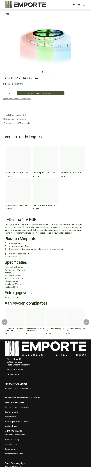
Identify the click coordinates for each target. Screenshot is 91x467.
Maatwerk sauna (12, 426)
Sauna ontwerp (11, 412)
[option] (45, 178)
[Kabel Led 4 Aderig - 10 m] (75, 317)
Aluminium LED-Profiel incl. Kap (14, 330)
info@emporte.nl (13, 374)
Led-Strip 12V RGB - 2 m (44, 173)
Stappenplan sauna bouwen (17, 421)
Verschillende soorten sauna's (18, 388)
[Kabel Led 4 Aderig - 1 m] (55, 317)
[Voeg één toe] (13, 93)
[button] (4, 71)
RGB (7, 14)
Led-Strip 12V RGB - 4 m (44, 205)
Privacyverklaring (12, 439)
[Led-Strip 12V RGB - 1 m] (18, 158)
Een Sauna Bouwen (15, 402)
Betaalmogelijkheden (14, 453)
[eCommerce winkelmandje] (73, 4)
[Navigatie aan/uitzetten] (84, 4)
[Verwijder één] (5, 93)
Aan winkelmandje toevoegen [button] (42, 93)
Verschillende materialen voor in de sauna (22, 397)
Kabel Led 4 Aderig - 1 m (55, 330)
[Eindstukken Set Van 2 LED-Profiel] (35, 317)
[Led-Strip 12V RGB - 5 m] (72, 158)
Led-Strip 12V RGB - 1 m (17, 173)
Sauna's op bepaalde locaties (17, 407)
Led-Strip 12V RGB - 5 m (70, 173)
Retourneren (10, 449)
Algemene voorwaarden (15, 434)
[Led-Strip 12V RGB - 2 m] (45, 158)
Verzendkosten (11, 444)
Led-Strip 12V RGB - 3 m (17, 205)
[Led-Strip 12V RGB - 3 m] (18, 190)
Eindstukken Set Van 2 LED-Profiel (35, 330)
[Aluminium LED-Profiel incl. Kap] (15, 317)
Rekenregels (10, 416)
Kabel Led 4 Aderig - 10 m (75, 330)
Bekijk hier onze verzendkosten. (18, 98)
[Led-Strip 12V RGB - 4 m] (45, 190)
